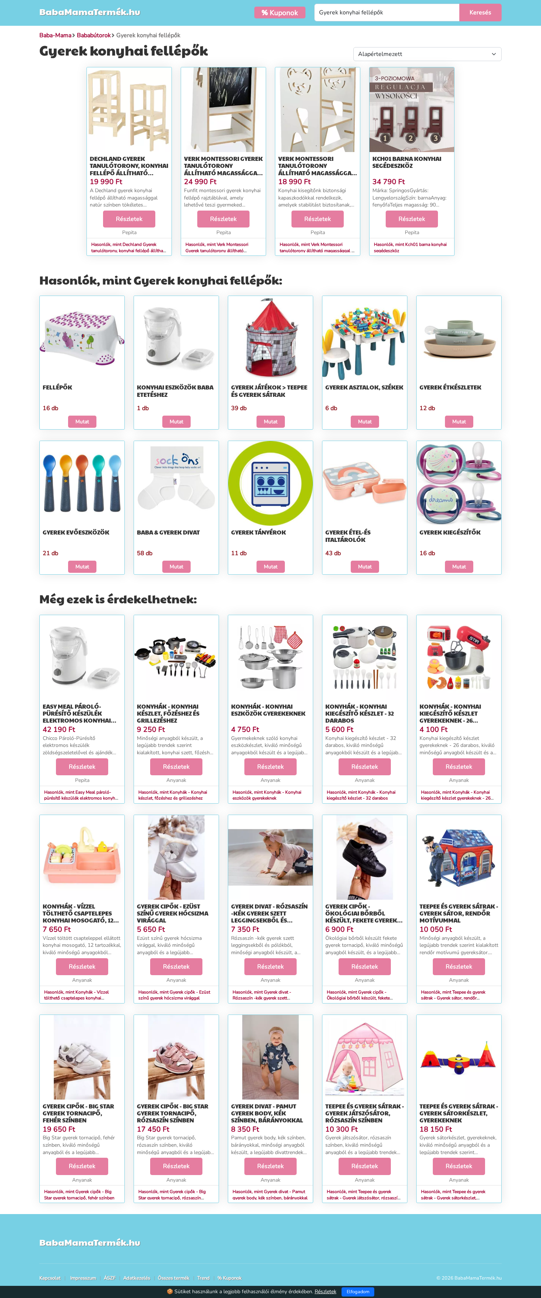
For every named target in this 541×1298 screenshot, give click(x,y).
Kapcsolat (50, 1278)
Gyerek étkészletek (450, 387)
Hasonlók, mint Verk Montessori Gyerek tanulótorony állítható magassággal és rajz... (216, 250)
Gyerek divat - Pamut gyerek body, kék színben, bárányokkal (267, 1113)
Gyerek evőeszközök (76, 532)
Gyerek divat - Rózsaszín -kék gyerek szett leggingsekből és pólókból (269, 917)
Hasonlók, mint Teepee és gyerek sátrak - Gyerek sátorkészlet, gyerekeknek (453, 1198)
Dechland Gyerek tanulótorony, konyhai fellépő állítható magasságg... (129, 169)
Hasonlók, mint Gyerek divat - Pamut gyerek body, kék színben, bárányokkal (270, 1195)
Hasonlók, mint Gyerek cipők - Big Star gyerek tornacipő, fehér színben (79, 1195)
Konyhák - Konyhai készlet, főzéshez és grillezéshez (168, 713)
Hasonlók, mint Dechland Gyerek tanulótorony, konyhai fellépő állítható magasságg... (129, 250)
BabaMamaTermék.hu (89, 11)
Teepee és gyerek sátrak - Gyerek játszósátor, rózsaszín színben (364, 1113)
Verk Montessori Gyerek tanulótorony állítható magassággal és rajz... (223, 169)
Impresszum (83, 1278)
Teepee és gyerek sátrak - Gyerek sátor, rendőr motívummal (459, 913)
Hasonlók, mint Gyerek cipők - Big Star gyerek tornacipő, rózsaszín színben (172, 1198)
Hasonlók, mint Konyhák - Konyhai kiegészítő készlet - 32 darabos (361, 795)
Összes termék (174, 1278)
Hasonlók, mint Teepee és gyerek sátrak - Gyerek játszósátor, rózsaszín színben (363, 1198)
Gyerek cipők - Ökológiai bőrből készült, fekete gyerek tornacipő (361, 917)
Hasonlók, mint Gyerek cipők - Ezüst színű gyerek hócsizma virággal (174, 995)
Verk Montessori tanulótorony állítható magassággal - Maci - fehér (316, 169)
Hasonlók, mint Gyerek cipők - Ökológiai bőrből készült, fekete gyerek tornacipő (358, 998)
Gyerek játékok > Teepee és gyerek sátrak (269, 390)
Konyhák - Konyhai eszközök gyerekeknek (268, 709)
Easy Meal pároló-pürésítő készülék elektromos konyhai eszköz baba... (77, 717)
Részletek (129, 219)
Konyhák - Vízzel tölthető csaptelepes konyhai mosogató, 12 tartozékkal (78, 917)
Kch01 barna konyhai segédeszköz (406, 162)
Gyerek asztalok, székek (364, 387)
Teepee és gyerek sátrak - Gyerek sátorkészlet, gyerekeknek (459, 1113)
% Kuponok (230, 1278)
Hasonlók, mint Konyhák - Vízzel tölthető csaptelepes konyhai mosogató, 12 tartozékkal (76, 998)
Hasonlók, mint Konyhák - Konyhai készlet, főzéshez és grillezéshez (172, 795)
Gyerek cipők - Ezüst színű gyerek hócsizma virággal (172, 913)
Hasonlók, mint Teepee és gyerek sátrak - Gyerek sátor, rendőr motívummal (453, 998)
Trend (203, 1278)
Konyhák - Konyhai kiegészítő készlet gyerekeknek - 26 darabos (450, 717)
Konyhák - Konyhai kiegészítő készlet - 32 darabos (359, 713)
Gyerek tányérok (258, 532)
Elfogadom (358, 1291)
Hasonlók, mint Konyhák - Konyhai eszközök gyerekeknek (267, 795)
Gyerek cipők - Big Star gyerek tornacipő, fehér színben (78, 1113)
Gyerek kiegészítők (450, 532)
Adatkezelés (136, 1278)
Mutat (82, 421)
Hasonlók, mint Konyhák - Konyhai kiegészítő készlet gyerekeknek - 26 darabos (456, 798)
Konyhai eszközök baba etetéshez (175, 390)
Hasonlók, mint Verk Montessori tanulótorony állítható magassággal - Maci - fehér (316, 250)
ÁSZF (110, 1278)
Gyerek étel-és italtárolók (348, 535)
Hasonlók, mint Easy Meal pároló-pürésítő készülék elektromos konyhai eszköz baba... (81, 798)
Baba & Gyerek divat (168, 532)
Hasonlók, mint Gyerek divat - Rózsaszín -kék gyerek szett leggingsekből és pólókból (262, 998)
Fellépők (57, 387)
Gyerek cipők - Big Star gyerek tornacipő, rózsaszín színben (172, 1113)
